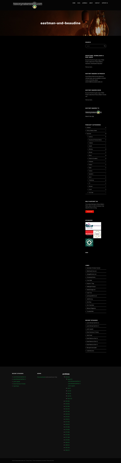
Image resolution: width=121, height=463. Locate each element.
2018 (67, 419)
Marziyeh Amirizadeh (92, 347)
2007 (67, 447)
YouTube (91, 192)
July (69, 388)
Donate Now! (89, 211)
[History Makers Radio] (27, 5)
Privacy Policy (29, 460)
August (69, 379)
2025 (67, 401)
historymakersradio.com (20, 460)
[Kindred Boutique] (97, 234)
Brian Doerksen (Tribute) (93, 332)
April (69, 396)
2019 (67, 416)
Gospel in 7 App (90, 283)
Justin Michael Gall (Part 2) (93, 323)
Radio (90, 167)
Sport (90, 177)
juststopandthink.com (92, 296)
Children (91, 143)
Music (90, 155)
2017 (67, 421)
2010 (67, 440)
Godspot (89, 127)
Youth (90, 189)
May (69, 393)
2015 (67, 427)
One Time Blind (90, 305)
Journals (84, 3)
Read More (16, 89)
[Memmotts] (89, 234)
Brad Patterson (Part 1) (92, 344)
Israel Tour (89, 292)
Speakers (91, 174)
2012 (67, 434)
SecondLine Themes (46, 460)
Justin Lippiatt (90, 329)
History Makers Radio (92, 130)
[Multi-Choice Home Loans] (89, 226)
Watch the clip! (89, 116)
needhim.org (90, 299)
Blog (79, 3)
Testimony (91, 180)
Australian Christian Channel (93, 268)
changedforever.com (91, 274)
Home (74, 3)
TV (89, 183)
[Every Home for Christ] (89, 242)
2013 (67, 432)
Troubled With (90, 311)
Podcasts (91, 161)
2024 (67, 403)
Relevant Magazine (91, 308)
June (69, 391)
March (69, 398)
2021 (67, 411)
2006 (67, 450)
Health (90, 146)
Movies (90, 152)
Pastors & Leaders (93, 158)
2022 (67, 409)
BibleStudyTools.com (92, 271)
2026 (67, 377)
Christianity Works (91, 277)
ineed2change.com (91, 289)
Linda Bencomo (90, 350)
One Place (89, 302)
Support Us (105, 3)
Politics (90, 164)
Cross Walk (89, 280)
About (91, 3)
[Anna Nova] (97, 226)
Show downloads (41, 377)
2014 (67, 429)
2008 (67, 445)
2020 (67, 414)
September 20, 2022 (18, 47)
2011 (67, 437)
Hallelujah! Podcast (91, 286)
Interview (89, 133)
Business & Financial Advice (95, 140)
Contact (97, 3)
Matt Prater (26, 47)
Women (91, 186)
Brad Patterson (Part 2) (92, 341)
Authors (91, 136)
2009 (67, 442)
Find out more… (89, 67)
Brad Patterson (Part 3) (92, 338)
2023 (67, 406)
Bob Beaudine (19, 45)
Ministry (91, 149)
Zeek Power (89, 335)
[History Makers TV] (93, 111)
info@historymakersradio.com (95, 82)
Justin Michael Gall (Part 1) (93, 326)
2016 (67, 424)
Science (90, 171)
